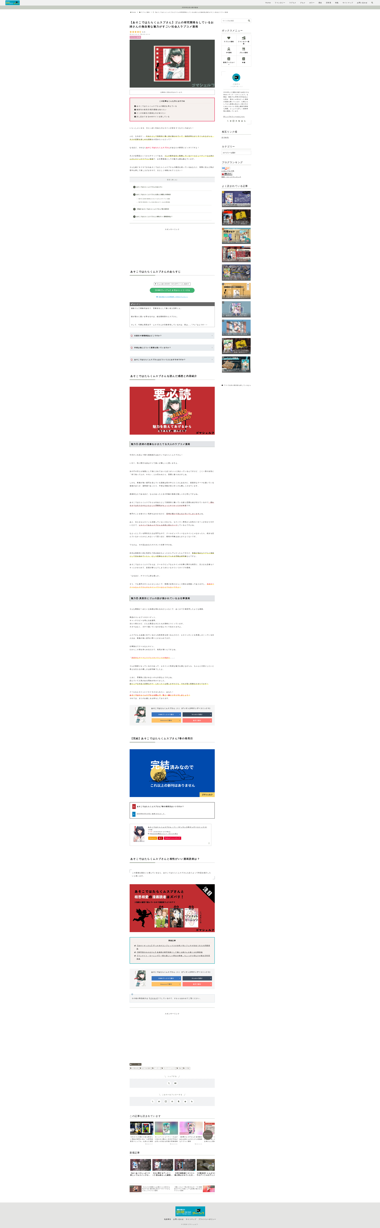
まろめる (225, 137)
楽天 (160, 838)
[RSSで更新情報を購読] (192, 1101)
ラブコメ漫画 (136, 1064)
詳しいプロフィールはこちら (234, 116)
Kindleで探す (197, 714)
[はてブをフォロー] (159, 1101)
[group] (141, 1168)
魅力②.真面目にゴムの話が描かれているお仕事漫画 (154, 202)
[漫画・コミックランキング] (226, 174)
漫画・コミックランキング (231, 177)
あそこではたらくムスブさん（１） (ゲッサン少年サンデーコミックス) (180, 708)
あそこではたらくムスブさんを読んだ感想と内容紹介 (153, 194)
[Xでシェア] (169, 1083)
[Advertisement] (172, 245)
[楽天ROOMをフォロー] (179, 1101)
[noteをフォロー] (172, 1101)
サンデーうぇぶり (169, 1068)
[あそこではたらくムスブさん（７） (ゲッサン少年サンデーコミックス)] (138, 834)
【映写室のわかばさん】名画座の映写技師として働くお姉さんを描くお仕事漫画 (170, 952)
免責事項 (167, 1219)
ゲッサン (157, 1068)
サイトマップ (191, 1219)
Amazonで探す (166, 720)
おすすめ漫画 (146, 1068)
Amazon (152, 838)
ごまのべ (236, 84)
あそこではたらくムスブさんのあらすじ (149, 187)
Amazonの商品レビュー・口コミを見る (164, 833)
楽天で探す (197, 720)
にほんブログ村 (227, 171)
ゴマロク (153, 998)
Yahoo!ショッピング (172, 838)
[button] (211, 1168)
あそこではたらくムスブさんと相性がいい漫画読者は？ (154, 216)
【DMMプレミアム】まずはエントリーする (172, 290)
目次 (169, 180)
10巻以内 (135, 1068)
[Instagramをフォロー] (166, 1101)
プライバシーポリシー (207, 1219)
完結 (180, 1068)
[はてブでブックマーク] (175, 1083)
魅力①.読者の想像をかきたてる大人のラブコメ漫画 (154, 199)
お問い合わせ (178, 1219)
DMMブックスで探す (166, 714)
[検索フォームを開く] (372, 3)
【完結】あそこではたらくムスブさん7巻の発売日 (152, 209)
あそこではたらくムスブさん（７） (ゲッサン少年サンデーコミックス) (177, 827)
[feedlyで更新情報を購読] (185, 1101)
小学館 (187, 1068)
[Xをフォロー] (153, 1101)
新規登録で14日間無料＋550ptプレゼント (173, 297)
